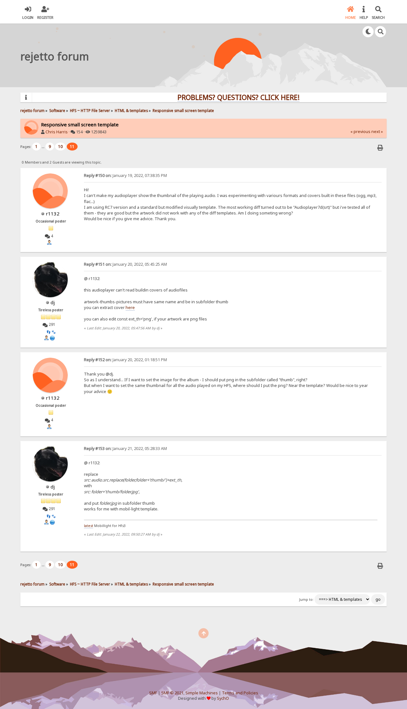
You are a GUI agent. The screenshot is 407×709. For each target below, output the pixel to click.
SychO (223, 698)
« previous (360, 131)
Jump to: (306, 599)
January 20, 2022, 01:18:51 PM (125, 359)
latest (88, 525)
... (43, 146)
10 (60, 146)
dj (53, 302)
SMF (153, 693)
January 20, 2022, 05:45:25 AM (125, 264)
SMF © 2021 (172, 693)
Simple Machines (201, 693)
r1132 (52, 213)
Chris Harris (56, 132)
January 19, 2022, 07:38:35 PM (125, 175)
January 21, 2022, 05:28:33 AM (125, 448)
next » (377, 131)
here (130, 307)
